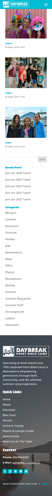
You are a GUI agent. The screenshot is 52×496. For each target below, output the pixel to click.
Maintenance (13, 252)
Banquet (10, 213)
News (8, 259)
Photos (9, 272)
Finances (11, 232)
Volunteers (12, 325)
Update (10, 318)
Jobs (8, 246)
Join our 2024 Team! (18, 186)
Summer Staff (14, 305)
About (7, 404)
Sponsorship (11, 436)
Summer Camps (13, 425)
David (10, 47)
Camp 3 (8, 143)
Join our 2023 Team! (18, 193)
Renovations (13, 279)
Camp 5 (8, 43)
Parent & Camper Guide (18, 431)
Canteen (10, 219)
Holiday (10, 239)
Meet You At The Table (17, 441)
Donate (7, 420)
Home (6, 399)
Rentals (10, 285)
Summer (10, 292)
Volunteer (9, 410)
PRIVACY (45, 484)
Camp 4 (8, 93)
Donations (12, 226)
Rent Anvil (9, 415)
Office (9, 265)
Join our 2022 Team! (18, 199)
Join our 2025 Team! (18, 179)
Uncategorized (14, 311)
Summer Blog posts (18, 298)
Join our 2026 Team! (18, 173)
